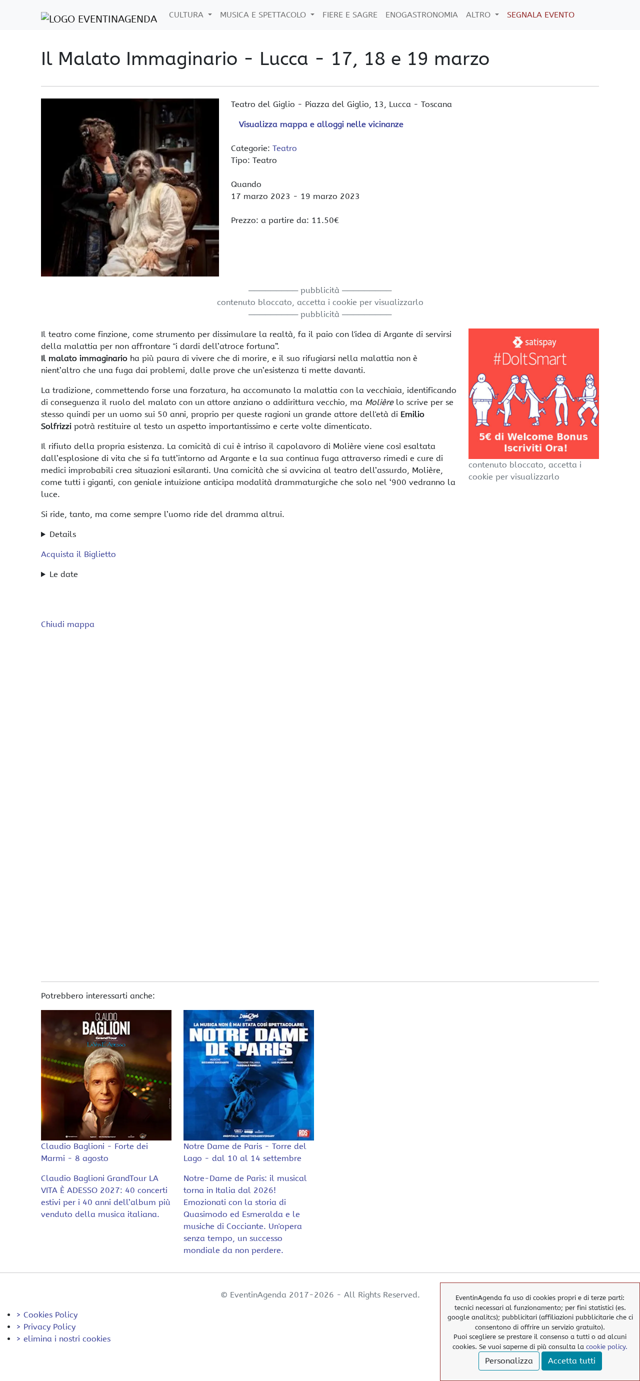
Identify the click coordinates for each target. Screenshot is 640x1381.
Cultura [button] (187, 15)
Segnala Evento (540, 15)
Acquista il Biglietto (78, 554)
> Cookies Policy (47, 1315)
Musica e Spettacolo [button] (264, 15)
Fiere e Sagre (350, 15)
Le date (64, 574)
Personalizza (509, 1361)
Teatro (284, 148)
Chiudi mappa (67, 624)
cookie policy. (607, 1346)
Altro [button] (479, 15)
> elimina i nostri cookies (63, 1339)
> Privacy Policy (46, 1327)
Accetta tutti (572, 1361)
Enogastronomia (422, 15)
